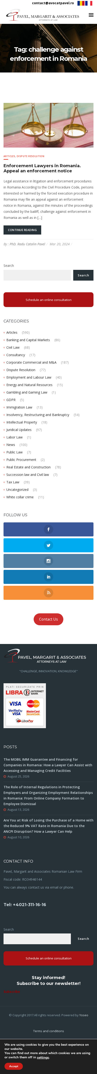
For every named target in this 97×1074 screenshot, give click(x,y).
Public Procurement (21, 459)
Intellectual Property (21, 422)
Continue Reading (22, 230)
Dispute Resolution (30, 156)
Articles (9, 156)
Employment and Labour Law (28, 377)
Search (9, 265)
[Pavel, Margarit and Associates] (43, 15)
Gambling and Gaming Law (26, 392)
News (10, 444)
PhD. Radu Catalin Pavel (27, 244)
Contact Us (48, 619)
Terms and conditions (48, 1031)
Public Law (14, 452)
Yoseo (83, 1015)
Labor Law (14, 437)
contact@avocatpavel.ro (53, 3)
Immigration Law (19, 407)
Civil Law (13, 347)
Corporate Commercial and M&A (31, 362)
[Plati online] (25, 705)
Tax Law (12, 482)
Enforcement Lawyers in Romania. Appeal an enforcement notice (42, 168)
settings (43, 1058)
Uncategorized (17, 489)
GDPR (11, 400)
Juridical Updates (19, 429)
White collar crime (20, 497)
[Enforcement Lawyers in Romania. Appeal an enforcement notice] (48, 125)
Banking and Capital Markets (28, 340)
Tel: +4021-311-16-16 (25, 904)
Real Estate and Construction (28, 467)
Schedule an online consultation (49, 300)
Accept (13, 1066)
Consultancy (15, 355)
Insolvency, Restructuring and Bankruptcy (37, 414)
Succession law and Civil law (27, 474)
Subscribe (12, 991)
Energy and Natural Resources (29, 385)
